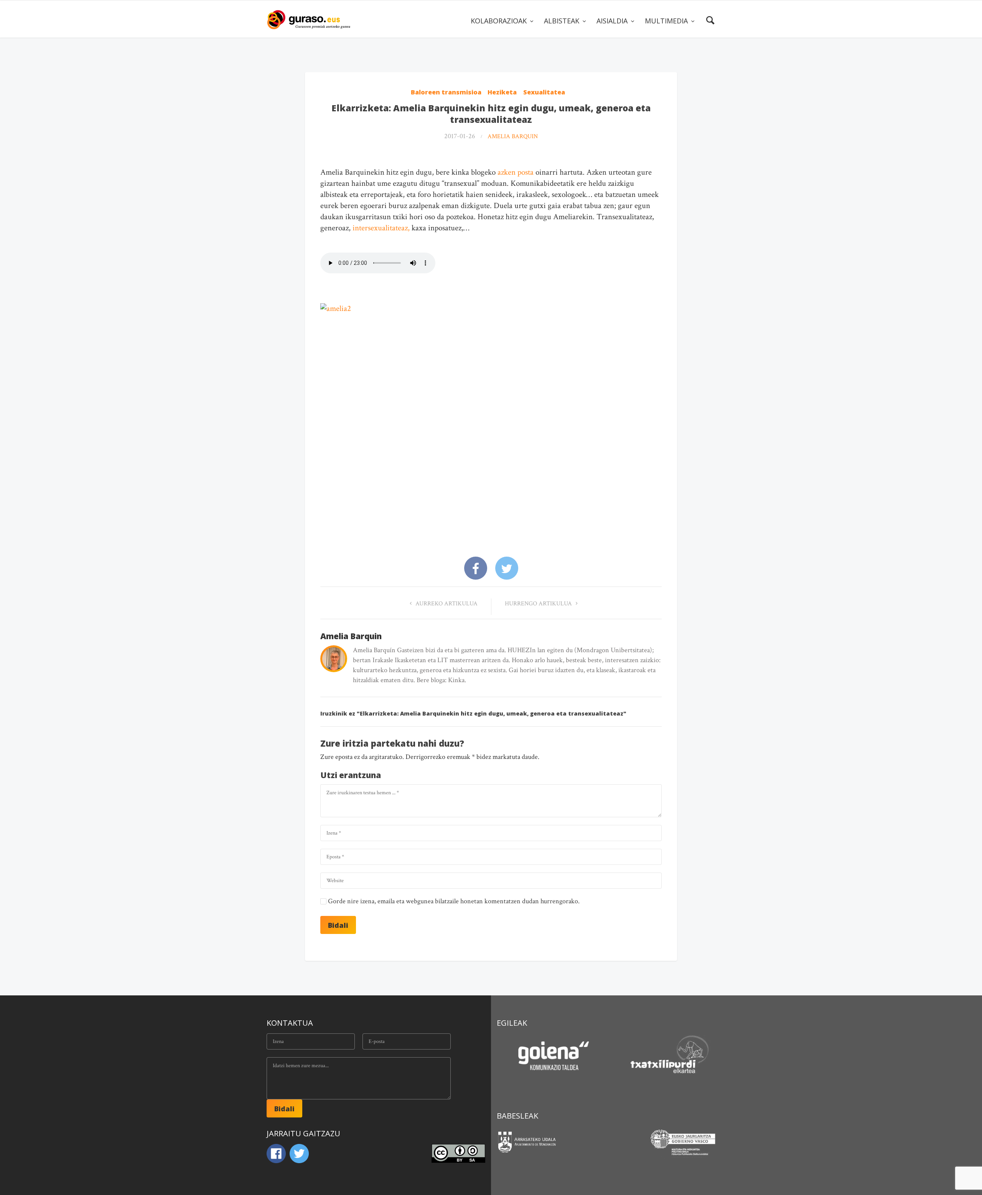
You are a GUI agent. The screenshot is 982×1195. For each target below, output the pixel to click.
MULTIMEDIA (667, 20)
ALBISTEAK (562, 20)
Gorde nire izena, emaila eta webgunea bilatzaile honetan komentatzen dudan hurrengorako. (454, 901)
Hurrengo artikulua (539, 604)
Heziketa (502, 92)
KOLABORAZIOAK (500, 20)
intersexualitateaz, (381, 228)
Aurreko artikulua (446, 604)
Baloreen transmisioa (446, 92)
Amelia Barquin (513, 136)
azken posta (515, 172)
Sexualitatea (544, 92)
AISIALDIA (612, 20)
